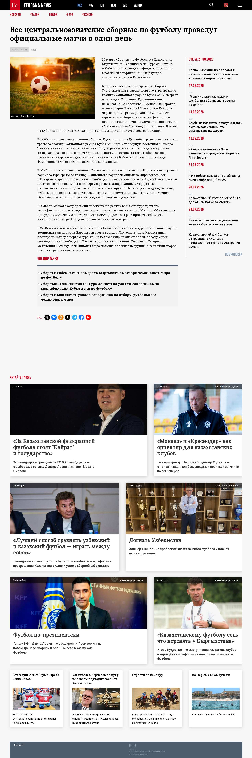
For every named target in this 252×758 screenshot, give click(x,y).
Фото (69, 14)
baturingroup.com (152, 751)
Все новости (233, 254)
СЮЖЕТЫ (87, 14)
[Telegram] (74, 317)
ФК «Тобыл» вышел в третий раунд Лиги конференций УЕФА (214, 178)
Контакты (18, 745)
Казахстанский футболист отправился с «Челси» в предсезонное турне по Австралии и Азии (214, 240)
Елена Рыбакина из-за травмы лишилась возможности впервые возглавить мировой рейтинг (213, 74)
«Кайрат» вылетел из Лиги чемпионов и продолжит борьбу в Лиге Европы (214, 153)
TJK (102, 5)
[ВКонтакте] (54, 317)
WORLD (138, 5)
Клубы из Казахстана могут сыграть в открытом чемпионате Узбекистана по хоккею (215, 127)
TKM (113, 5)
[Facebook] (81, 317)
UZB (125, 5)
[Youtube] (88, 317)
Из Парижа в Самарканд (211, 675)
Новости (15, 14)
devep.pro (144, 754)
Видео (53, 14)
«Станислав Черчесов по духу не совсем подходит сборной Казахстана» (95, 679)
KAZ (79, 5)
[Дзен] (67, 317)
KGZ (91, 5)
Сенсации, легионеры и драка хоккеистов (36, 677)
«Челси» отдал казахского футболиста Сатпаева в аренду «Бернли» (212, 100)
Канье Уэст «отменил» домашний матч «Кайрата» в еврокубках (213, 222)
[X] (47, 317)
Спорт (34, 50)
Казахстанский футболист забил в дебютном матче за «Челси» (215, 200)
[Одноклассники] (61, 317)
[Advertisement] (126, 350)
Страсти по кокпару (147, 675)
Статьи (34, 14)
